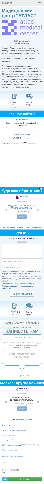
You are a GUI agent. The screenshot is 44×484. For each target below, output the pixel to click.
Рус (3, 462)
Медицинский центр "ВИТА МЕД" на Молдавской (22, 206)
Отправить (22, 375)
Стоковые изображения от (12, 456)
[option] (22, 210)
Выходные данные (9, 450)
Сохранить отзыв (22, 294)
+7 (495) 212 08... (15, 104)
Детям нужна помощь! (31, 444)
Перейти (22, 216)
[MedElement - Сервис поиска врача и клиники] (7, 3)
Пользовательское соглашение (14, 430)
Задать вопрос (29, 103)
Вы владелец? (7, 439)
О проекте (6, 425)
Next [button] (38, 209)
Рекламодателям (9, 434)
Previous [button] (6, 209)
